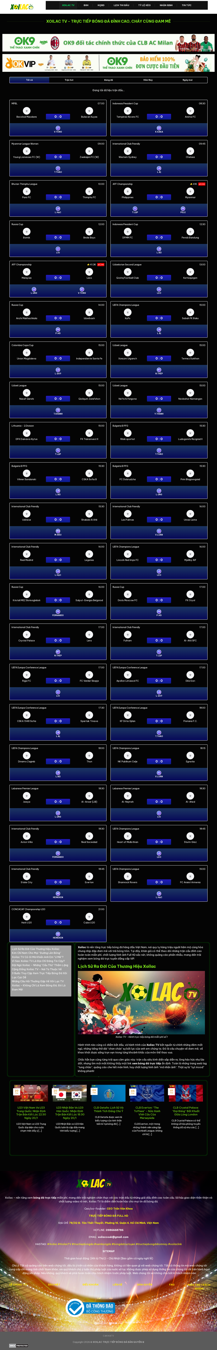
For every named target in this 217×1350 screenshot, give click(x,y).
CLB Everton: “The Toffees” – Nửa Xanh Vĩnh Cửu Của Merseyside (147, 1113)
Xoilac (82, 947)
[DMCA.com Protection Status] (108, 1346)
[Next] (203, 1117)
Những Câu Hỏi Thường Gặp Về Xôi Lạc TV (38, 981)
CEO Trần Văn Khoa (120, 1208)
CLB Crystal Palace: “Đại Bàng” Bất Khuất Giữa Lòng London (186, 1111)
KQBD (101, 5)
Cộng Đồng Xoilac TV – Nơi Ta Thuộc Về (37, 969)
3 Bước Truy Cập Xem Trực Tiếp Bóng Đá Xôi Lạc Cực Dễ (39, 975)
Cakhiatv (108, 1336)
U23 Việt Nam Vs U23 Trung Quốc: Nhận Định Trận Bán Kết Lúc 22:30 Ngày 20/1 (31, 1113)
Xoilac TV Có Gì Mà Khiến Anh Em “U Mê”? (37, 957)
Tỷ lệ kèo (144, 5)
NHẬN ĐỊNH (166, 5)
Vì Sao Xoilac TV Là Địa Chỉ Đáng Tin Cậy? (38, 961)
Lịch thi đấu (121, 5)
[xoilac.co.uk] (25, 7)
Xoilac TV (68, 5)
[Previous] (13, 1117)
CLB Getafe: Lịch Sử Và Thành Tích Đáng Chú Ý (108, 1109)
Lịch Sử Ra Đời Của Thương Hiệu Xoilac (35, 949)
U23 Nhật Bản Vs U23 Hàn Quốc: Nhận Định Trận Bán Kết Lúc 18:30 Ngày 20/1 (70, 1113)
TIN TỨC (186, 5)
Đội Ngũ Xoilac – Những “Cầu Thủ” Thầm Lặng (40, 965)
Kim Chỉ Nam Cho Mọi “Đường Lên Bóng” (36, 952)
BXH (86, 5)
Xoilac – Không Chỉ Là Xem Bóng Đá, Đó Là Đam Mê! (38, 987)
